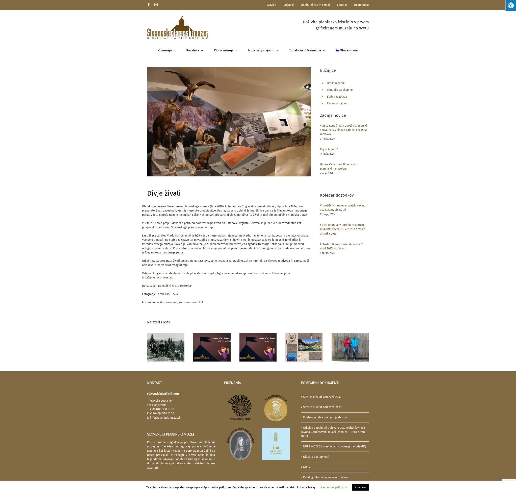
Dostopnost (361, 5)
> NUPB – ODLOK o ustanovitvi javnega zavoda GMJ (333, 446)
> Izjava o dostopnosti (315, 457)
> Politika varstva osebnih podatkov (324, 417)
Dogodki (288, 5)
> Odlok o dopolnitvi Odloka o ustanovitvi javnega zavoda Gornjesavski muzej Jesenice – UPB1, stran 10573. (333, 432)
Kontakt (342, 5)
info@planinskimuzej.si (157, 277)
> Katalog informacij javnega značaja (324, 477)
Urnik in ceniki (336, 83)
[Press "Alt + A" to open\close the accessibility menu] (510, 5)
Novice (271, 5)
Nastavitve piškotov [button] (333, 487)
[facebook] (148, 4)
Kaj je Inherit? (329, 149)
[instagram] (156, 4)
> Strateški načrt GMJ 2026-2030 (321, 397)
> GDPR (305, 467)
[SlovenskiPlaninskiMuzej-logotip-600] (177, 16)
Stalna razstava (337, 96)
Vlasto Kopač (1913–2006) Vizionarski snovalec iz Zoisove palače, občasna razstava (343, 130)
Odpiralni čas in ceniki (315, 5)
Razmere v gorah (337, 103)
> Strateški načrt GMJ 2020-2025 (321, 407)
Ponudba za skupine (340, 90)
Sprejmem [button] (360, 487)
